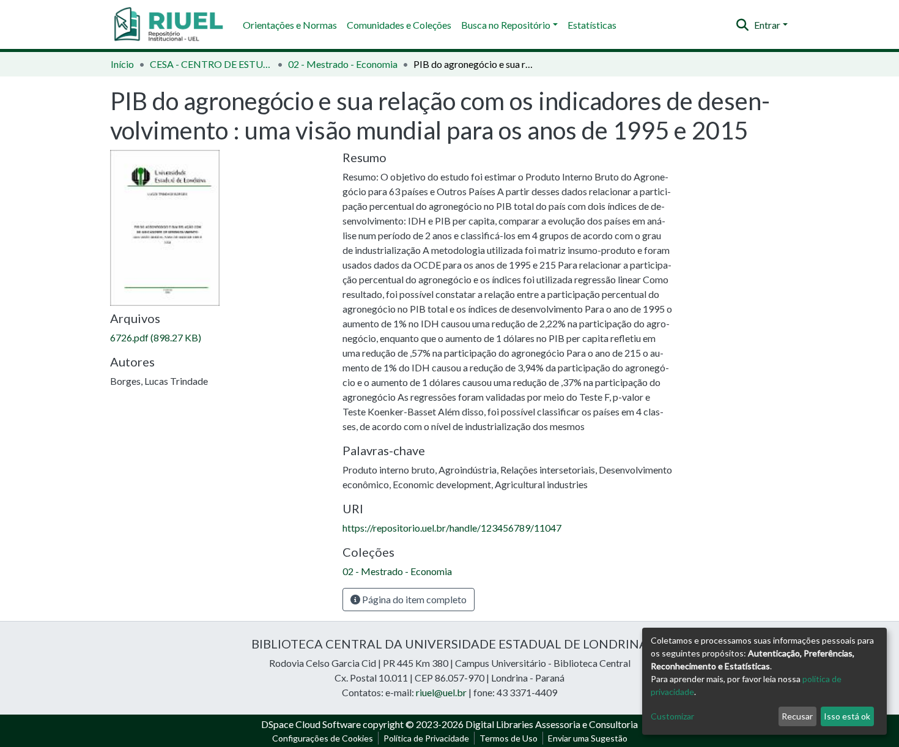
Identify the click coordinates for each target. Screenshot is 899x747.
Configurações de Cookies (322, 738)
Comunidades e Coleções (399, 25)
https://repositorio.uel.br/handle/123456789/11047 (451, 527)
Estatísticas (592, 25)
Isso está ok (847, 716)
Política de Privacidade (426, 738)
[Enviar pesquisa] (742, 25)
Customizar (672, 716)
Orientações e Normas (290, 25)
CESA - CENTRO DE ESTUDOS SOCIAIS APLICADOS (211, 64)
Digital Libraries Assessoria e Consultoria (551, 724)
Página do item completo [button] (413, 599)
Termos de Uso (508, 738)
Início (122, 64)
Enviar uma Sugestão (587, 738)
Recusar (797, 716)
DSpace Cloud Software (311, 724)
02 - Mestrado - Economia (343, 64)
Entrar (767, 25)
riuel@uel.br (441, 692)
